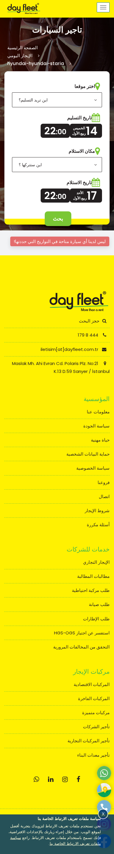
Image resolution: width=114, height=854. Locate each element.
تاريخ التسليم (79, 117)
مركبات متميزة (96, 712)
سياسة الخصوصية (93, 468)
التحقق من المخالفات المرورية (81, 647)
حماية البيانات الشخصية (88, 454)
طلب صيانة (99, 604)
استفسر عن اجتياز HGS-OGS (82, 633)
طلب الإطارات (96, 619)
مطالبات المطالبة (93, 576)
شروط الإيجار (97, 510)
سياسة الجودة (96, 426)
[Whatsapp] (36, 779)
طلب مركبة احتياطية (91, 590)
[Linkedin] (51, 779)
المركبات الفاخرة (94, 698)
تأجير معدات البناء (93, 755)
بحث (58, 218)
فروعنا (104, 482)
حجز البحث (89, 321)
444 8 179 (88, 335)
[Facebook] (78, 779)
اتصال (104, 496)
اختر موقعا (85, 86)
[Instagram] (65, 779)
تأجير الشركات (96, 727)
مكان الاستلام (82, 151)
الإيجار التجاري (96, 562)
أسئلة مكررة (98, 525)
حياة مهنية (100, 440)
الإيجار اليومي (19, 55)
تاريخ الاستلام (79, 182)
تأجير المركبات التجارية (89, 741)
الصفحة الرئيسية (22, 48)
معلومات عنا (98, 412)
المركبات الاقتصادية (92, 684)
